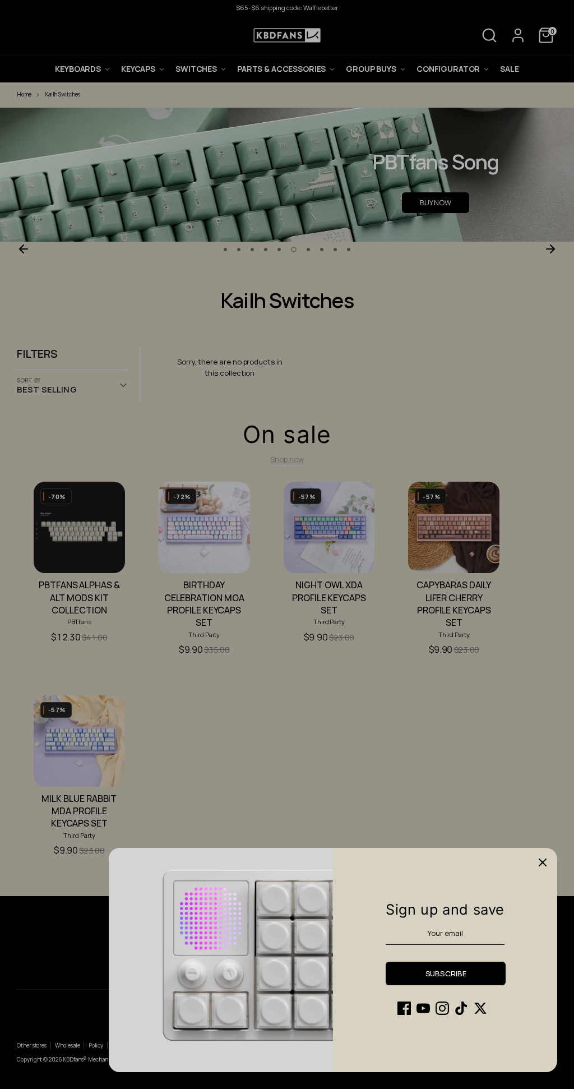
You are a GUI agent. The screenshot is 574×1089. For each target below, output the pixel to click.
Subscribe (445, 973)
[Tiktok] (461, 1008)
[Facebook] (404, 1008)
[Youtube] (423, 1008)
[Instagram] (442, 1008)
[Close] (542, 862)
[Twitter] (480, 1008)
